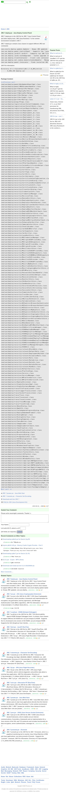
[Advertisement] (25, 16)
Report (25, 771)
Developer (9, 780)
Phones (23, 782)
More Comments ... (7, 571)
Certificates (40, 780)
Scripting (31, 771)
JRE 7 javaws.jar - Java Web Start (14, 493)
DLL (30, 780)
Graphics (4, 769)
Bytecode (15, 767)
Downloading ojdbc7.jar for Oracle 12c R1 (16, 553)
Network (15, 771)
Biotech (8, 767)
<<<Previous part (8, 82)
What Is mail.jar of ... (56, 53)
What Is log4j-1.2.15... (57, 83)
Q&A (12, 782)
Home (3, 29)
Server (44, 771)
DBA (15, 780)
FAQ (33, 782)
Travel (29, 782)
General (42, 767)
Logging (45, 769)
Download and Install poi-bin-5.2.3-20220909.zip (18, 565)
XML (22, 773)
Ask (32, 776)
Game (37, 767)
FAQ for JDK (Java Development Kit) (15, 502)
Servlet (3, 773)
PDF (20, 771)
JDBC (32, 769)
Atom (28, 776)
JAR (26, 780)
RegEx (3, 782)
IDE (12, 769)
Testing (14, 773)
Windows (21, 780)
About (11, 776)
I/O (9, 769)
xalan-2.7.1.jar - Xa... (57, 99)
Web (18, 773)
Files (33, 780)
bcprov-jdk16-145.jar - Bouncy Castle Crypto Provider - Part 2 (23, 545)
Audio (3, 767)
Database (22, 767)
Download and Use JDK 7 (11, 499)
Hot (7, 776)
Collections (18, 776)
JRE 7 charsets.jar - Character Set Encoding (17, 496)
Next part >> (6, 489)
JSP (40, 769)
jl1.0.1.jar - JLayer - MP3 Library (13, 559)
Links (8, 782)
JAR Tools (17, 769)
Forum (38, 782)
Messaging (8, 771)
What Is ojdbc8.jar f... (57, 68)
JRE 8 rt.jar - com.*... (57, 116)
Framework (30, 767)
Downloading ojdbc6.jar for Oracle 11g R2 (16, 539)
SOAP (9, 773)
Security (38, 771)
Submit (19, 531)
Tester (3, 780)
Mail (2, 771)
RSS (24, 776)
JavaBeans (25, 769)
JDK (8, 29)
